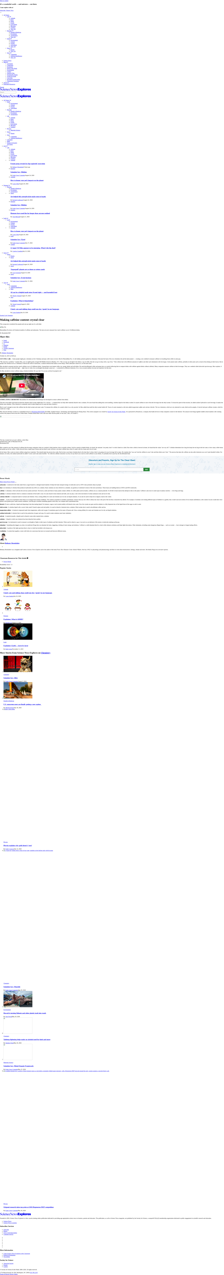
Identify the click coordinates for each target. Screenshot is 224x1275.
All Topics (6, 15)
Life (8, 16)
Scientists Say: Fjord (17, 239)
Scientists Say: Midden (18, 172)
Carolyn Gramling (18, 251)
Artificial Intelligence (16, 56)
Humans (9, 31)
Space (9, 48)
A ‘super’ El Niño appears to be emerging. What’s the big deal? (33, 248)
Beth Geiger (9, 649)
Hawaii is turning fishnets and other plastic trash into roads (25, 1013)
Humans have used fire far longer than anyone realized (30, 213)
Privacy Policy (14, 1274)
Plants (12, 21)
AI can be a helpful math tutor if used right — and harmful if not (33, 292)
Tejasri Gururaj (17, 304)
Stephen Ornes (10, 1043)
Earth (8, 38)
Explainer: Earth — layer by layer (16, 646)
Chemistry (10, 139)
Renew (5, 1231)
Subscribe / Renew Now (7, 10)
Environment (14, 40)
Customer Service (8, 1234)
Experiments (10, 70)
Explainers (10, 67)
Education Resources (9, 84)
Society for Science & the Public (116, 411)
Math (8, 141)
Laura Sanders (16, 312)
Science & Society (12, 143)
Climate (12, 42)
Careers (6, 1266)
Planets (12, 49)
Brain (12, 20)
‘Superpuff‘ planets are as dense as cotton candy (27, 269)
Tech (8, 53)
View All (12, 29)
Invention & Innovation (13, 79)
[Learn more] (27, 558)
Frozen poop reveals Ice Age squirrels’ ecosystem (27, 164)
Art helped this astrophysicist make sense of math (28, 197)
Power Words (7, 561)
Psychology (13, 34)
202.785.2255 (34, 1272)
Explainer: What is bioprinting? (22, 301)
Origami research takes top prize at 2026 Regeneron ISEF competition (29, 1207)
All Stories (10, 63)
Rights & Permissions (9, 1255)
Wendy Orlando (17, 296)
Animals (12, 18)
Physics (9, 128)
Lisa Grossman (17, 272)
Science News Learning (10, 1223)
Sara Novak (9, 1016)
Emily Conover (10, 849)
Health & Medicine (15, 32)
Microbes (13, 26)
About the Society (8, 1263)
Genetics (12, 27)
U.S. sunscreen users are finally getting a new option (23, 704)
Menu (5, 62)
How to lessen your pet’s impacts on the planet (26, 180)
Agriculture (13, 45)
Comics (9, 71)
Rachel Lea (9, 622)
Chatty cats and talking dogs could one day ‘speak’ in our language (34, 309)
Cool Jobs (10, 78)
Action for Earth (11, 76)
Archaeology (14, 35)
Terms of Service (4, 1274)
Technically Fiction (12, 75)
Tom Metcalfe (16, 216)
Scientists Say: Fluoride (12, 987)
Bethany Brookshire (18, 167)
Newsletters (7, 1256)
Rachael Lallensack (18, 200)
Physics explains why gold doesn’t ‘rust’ (18, 845)
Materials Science (15, 130)
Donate (2, 87)
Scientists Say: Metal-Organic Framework (19, 1066)
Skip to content (4, 0)
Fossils (12, 23)
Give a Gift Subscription (10, 1233)
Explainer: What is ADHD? (13, 619)
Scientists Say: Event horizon (20, 278)
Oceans (12, 43)
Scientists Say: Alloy (11, 678)
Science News (7, 60)
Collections (10, 65)
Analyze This (10, 73)
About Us (6, 82)
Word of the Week (12, 68)
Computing (13, 54)
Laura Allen (16, 184)
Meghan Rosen (10, 707)
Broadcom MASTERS (38, 411)
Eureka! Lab (3, 315)
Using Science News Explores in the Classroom (17, 1253)
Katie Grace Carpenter (19, 175)
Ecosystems (13, 24)
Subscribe (6, 1229)
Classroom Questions (13, 81)
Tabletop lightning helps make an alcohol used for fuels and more (27, 1039)
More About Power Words (7, 482)
